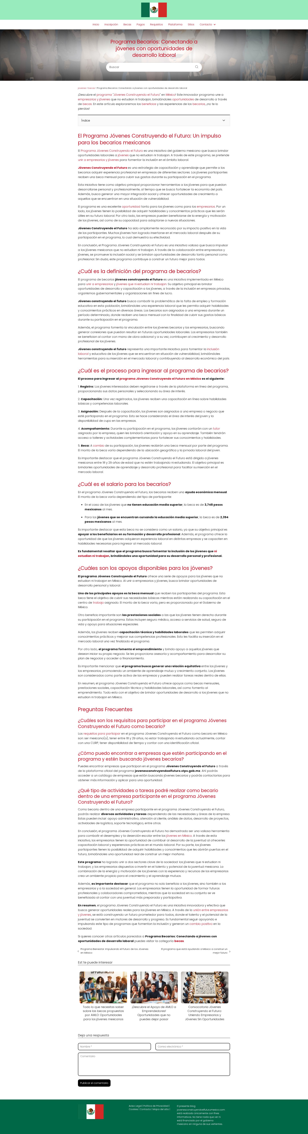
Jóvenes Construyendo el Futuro (137, 95)
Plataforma (175, 24)
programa (104, 95)
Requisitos (156, 24)
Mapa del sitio (161, 1109)
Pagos (141, 24)
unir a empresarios (99, 284)
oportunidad (131, 207)
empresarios (206, 207)
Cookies (133, 1109)
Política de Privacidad (155, 1106)
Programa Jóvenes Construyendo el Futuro (112, 151)
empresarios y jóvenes (94, 99)
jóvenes (123, 155)
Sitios (191, 24)
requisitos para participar (101, 734)
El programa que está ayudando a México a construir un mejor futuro (194, 950)
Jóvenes (84, 168)
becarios (199, 104)
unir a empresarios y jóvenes (98, 160)
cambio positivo (201, 924)
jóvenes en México (179, 836)
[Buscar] (195, 66)
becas (87, 104)
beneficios (149, 104)
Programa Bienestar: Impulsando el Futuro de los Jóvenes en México (114, 950)
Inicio (96, 24)
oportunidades (183, 99)
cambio (98, 446)
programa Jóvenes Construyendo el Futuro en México (160, 379)
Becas (127, 24)
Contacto (206, 24)
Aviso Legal (135, 1106)
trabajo (98, 603)
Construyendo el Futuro (109, 168)
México (170, 95)
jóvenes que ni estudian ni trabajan (141, 284)
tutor (216, 429)
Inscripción (111, 24)
